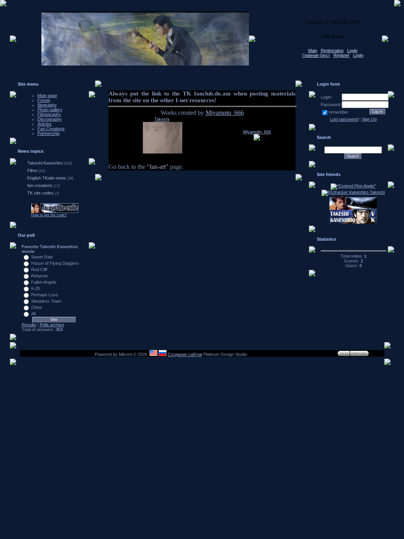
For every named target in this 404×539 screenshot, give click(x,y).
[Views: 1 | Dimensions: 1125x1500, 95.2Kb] (257, 139)
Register (341, 55)
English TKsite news (46, 178)
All (33, 313)
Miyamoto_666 (225, 112)
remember (338, 112)
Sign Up (369, 119)
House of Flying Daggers (55, 263)
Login (352, 50)
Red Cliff (39, 269)
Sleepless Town (46, 301)
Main (312, 50)
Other (36, 307)
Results (29, 324)
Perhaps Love (44, 294)
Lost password (344, 119)
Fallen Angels (43, 282)
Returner (39, 275)
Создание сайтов (185, 354)
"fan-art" (157, 166)
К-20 (35, 288)
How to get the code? (49, 215)
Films (32, 170)
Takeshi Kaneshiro (45, 163)
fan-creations (39, 185)
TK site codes (40, 193)
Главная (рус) (316, 55)
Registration (332, 50)
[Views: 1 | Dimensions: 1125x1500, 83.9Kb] (162, 152)
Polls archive (52, 324)
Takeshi (161, 119)
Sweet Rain (42, 257)
